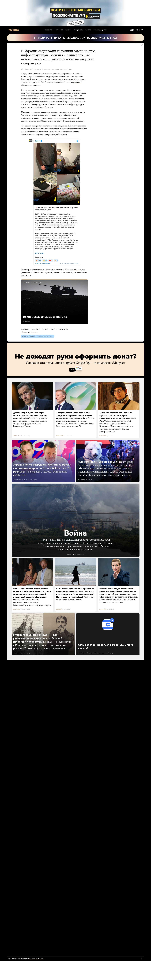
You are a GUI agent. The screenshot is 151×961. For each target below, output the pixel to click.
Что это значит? (35, 959)
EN (142, 30)
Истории (59, 30)
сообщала (77, 82)
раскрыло (77, 90)
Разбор (68, 30)
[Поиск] (137, 30)
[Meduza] (13, 29)
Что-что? (34, 332)
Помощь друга (100, 30)
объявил (77, 270)
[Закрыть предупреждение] (141, 958)
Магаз (88, 30)
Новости (48, 30)
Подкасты (78, 30)
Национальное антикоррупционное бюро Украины (56, 69)
